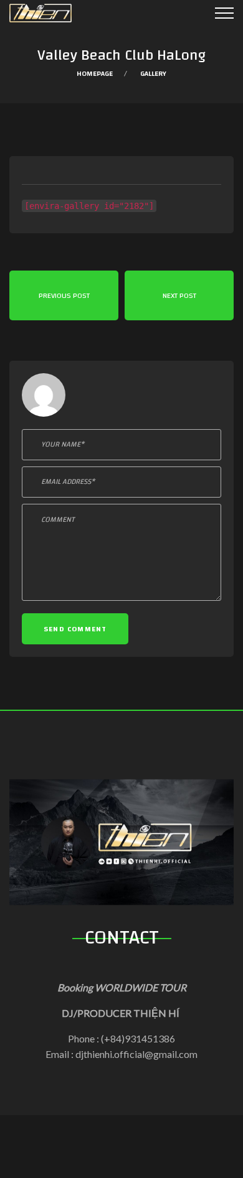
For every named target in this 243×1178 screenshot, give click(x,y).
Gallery (153, 73)
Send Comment (75, 629)
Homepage (95, 73)
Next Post (179, 295)
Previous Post (64, 295)
